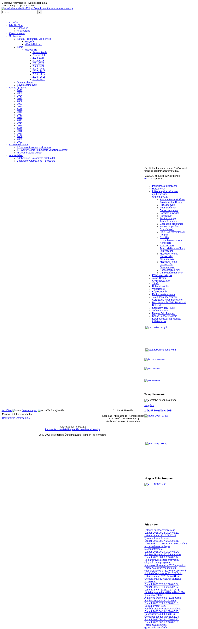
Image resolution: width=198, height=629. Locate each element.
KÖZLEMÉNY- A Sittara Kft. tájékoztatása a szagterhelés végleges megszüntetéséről (165, 546)
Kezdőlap (7, 410)
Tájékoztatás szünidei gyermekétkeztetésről (155, 626)
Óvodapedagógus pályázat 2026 (161, 616)
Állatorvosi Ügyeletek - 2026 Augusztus (164, 565)
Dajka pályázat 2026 (155, 606)
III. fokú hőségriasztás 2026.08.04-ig (163, 573)
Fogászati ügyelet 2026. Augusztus (162, 554)
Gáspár (148, 178)
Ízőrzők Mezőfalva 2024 (158, 410)
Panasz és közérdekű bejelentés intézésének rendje (72, 429)
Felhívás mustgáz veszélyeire (159, 530)
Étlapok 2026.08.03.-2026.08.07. (161, 557)
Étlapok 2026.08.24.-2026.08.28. (161, 532)
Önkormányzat (29, 410)
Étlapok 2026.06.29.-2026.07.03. (161, 611)
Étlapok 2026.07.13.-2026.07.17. (161, 587)
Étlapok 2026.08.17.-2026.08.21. (161, 541)
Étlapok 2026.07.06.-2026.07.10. (161, 603)
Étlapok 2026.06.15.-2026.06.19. (161, 622)
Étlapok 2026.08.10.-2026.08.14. (161, 551)
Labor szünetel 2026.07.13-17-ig (161, 589)
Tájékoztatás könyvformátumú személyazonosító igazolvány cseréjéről (165, 569)
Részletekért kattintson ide (16, 418)
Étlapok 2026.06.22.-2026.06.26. (161, 619)
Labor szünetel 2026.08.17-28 (160, 535)
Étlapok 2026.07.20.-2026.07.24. (161, 584)
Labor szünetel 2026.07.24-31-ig (161, 576)
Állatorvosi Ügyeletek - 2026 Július (162, 597)
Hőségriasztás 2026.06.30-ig (159, 614)
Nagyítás (149, 405)
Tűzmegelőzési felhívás (156, 538)
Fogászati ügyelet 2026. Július (160, 600)
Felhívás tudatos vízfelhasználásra (162, 608)
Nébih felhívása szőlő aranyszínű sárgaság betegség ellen (161, 561)
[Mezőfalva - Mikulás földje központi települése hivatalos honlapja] (37, 8)
